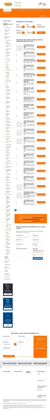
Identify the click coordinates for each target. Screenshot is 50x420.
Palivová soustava (6, 271)
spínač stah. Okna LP (8, 189)
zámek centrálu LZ (8, 239)
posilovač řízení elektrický (8, 151)
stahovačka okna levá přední (8, 206)
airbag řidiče (8, 40)
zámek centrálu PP (8, 247)
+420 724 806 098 (40, 348)
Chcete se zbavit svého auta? (8, 322)
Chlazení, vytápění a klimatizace (7, 257)
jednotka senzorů (7, 76)
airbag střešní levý (8, 46)
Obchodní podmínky (7, 386)
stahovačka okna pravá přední (8, 215)
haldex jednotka (7, 67)
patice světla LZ (8, 142)
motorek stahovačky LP (8, 93)
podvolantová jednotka (8, 147)
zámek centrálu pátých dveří (8, 243)
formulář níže (36, 221)
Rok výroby (39, 24)
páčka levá (8, 134)
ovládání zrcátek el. (8, 131)
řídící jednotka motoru (8, 167)
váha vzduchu (8, 230)
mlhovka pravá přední (8, 90)
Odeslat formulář (38, 258)
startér (7, 222)
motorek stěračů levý (8, 118)
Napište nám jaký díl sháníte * (21, 248)
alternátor (8, 58)
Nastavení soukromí (41, 415)
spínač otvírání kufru (8, 185)
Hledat (41, 32)
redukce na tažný (8, 158)
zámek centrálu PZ (8, 250)
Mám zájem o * (6, 342)
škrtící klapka (8, 228)
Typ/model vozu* (36, 239)
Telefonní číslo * (19, 239)
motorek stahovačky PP (8, 102)
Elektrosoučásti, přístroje (7, 37)
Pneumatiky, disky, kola (8, 292)
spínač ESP (8, 182)
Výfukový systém (8, 279)
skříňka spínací (7, 180)
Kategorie (10, 24)
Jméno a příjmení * (19, 235)
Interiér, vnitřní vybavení (7, 262)
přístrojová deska (8, 155)
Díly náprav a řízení (7, 34)
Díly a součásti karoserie (7, 30)
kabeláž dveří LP (8, 81)
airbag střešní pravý (8, 49)
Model (27, 24)
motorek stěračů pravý (8, 122)
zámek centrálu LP (8, 236)
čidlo (7, 62)
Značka (5, 24)
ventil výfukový (7, 233)
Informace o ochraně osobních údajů (24, 356)
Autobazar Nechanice (19, 376)
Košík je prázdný (43, 4)
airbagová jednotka (8, 53)
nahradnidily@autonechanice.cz (31, 219)
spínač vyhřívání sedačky (8, 197)
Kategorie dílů (18, 30)
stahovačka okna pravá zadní (8, 219)
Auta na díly (14, 10)
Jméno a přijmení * (6, 336)
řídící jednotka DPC (8, 164)
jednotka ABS (8, 70)
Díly (27, 30)
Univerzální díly (7, 277)
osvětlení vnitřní (7, 128)
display (7, 64)
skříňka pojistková (8, 177)
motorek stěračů (7, 111)
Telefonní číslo (21, 342)
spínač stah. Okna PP (8, 192)
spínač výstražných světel (8, 202)
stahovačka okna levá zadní (8, 210)
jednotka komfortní (8, 73)
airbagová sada (8, 56)
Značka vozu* (35, 235)
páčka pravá (8, 136)
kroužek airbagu (7, 87)
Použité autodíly (7, 10)
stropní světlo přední (8, 225)
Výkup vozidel (28, 10)
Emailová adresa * (19, 244)
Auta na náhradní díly (7, 376)
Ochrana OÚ (25, 416)
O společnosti (35, 10)
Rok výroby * (35, 244)
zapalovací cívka (8, 254)
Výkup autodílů (21, 10)
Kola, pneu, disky (8, 264)
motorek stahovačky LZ (8, 98)
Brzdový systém (7, 27)
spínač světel (8, 194)
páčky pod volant (8, 139)
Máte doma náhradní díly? (8, 307)
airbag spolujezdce (8, 43)
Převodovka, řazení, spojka (7, 274)
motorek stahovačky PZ (8, 107)
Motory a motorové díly (7, 267)
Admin (35, 415)
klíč (7, 84)
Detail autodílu (41, 46)
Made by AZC (29, 415)
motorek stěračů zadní (8, 125)
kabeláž (7, 78)
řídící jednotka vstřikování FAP (8, 170)
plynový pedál (8, 144)
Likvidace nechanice (19, 374)
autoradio (7, 60)
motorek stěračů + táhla (8, 114)
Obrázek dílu (35, 248)
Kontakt (41, 10)
